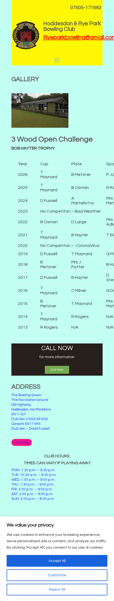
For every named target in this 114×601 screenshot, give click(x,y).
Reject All (57, 589)
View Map (21, 442)
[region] (57, 558)
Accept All (57, 561)
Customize (57, 575)
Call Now (57, 369)
